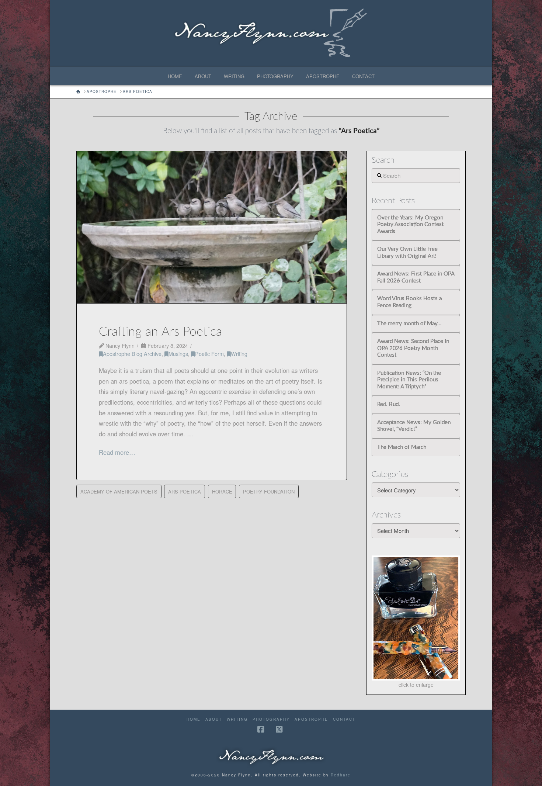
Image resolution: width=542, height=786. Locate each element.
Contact (344, 719)
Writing (239, 353)
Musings (178, 353)
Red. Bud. (388, 404)
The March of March (401, 447)
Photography (271, 719)
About (213, 719)
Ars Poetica (184, 491)
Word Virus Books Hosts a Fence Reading (409, 302)
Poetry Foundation (269, 491)
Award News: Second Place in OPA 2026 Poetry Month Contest (413, 348)
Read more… (117, 452)
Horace (222, 491)
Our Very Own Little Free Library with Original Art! (407, 252)
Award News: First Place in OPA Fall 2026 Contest (415, 277)
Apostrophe (311, 719)
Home (194, 719)
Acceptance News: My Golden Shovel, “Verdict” (414, 426)
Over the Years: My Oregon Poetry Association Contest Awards (410, 224)
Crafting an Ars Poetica (160, 332)
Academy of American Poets (118, 491)
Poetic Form (209, 353)
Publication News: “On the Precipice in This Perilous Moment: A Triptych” (409, 379)
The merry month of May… (409, 323)
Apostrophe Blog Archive (132, 353)
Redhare (341, 775)
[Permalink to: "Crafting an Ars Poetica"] (212, 227)
